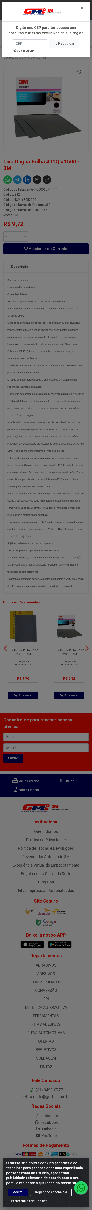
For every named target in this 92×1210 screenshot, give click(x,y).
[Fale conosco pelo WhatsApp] (81, 1187)
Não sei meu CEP (23, 50)
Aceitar (18, 1192)
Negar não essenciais (51, 1192)
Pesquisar (66, 43)
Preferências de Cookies (29, 1201)
